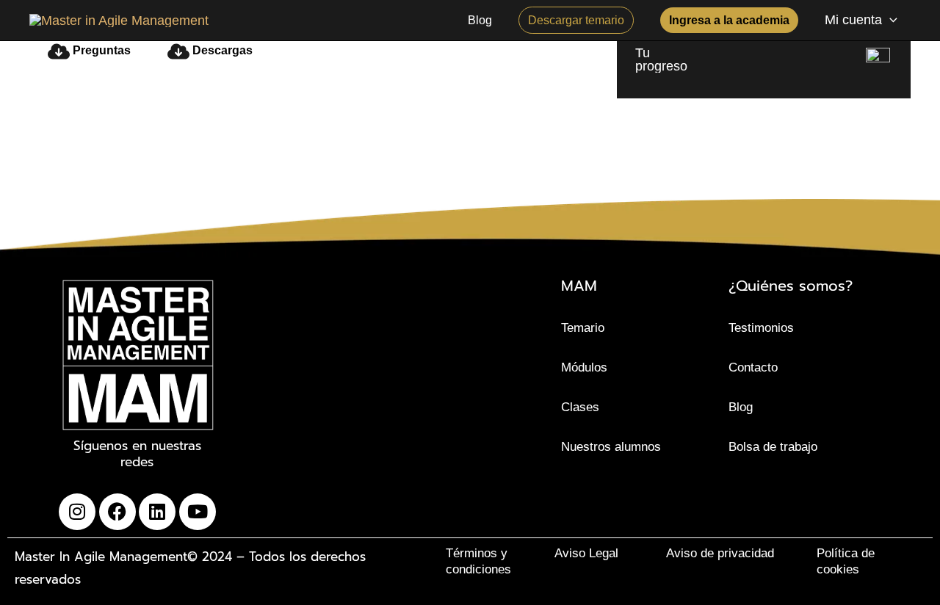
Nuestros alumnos (611, 447)
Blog (740, 407)
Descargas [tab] (221, 50)
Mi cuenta (853, 19)
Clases (580, 407)
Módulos (584, 367)
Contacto (753, 367)
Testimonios (761, 328)
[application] (889, 20)
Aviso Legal (586, 553)
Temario (582, 328)
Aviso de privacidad (720, 553)
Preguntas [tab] (100, 50)
